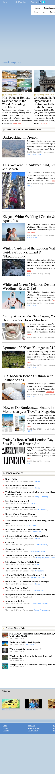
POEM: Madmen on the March (19, 485)
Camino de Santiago (14, 548)
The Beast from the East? (16, 588)
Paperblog (15, 10)
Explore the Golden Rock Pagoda (24, 642)
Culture (37, 8)
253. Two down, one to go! (17, 500)
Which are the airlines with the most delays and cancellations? (30, 657)
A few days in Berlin (14, 601)
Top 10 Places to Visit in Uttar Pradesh (22, 568)
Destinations (29, 644)
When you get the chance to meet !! (25, 649)
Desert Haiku (11, 478)
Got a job (9, 542)
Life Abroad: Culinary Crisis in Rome (22, 561)
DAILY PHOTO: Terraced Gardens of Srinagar (27, 581)
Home (5, 2)
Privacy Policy (33, 731)
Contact (5, 728)
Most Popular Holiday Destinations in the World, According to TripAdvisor (16, 102)
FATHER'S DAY (30, 710)
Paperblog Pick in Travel (13, 95)
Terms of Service (34, 728)
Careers (6, 731)
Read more (17, 123)
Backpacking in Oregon (20, 137)
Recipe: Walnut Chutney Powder (20, 507)
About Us (31, 726)
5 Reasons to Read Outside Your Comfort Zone (26, 535)
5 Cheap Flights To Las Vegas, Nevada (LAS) (25, 575)
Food (36, 12)
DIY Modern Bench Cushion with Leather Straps (28, 377)
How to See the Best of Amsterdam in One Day (26, 529)
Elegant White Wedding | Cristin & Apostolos (29, 218)
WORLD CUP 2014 (9, 710)
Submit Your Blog (20, 2)
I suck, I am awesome (14, 607)
